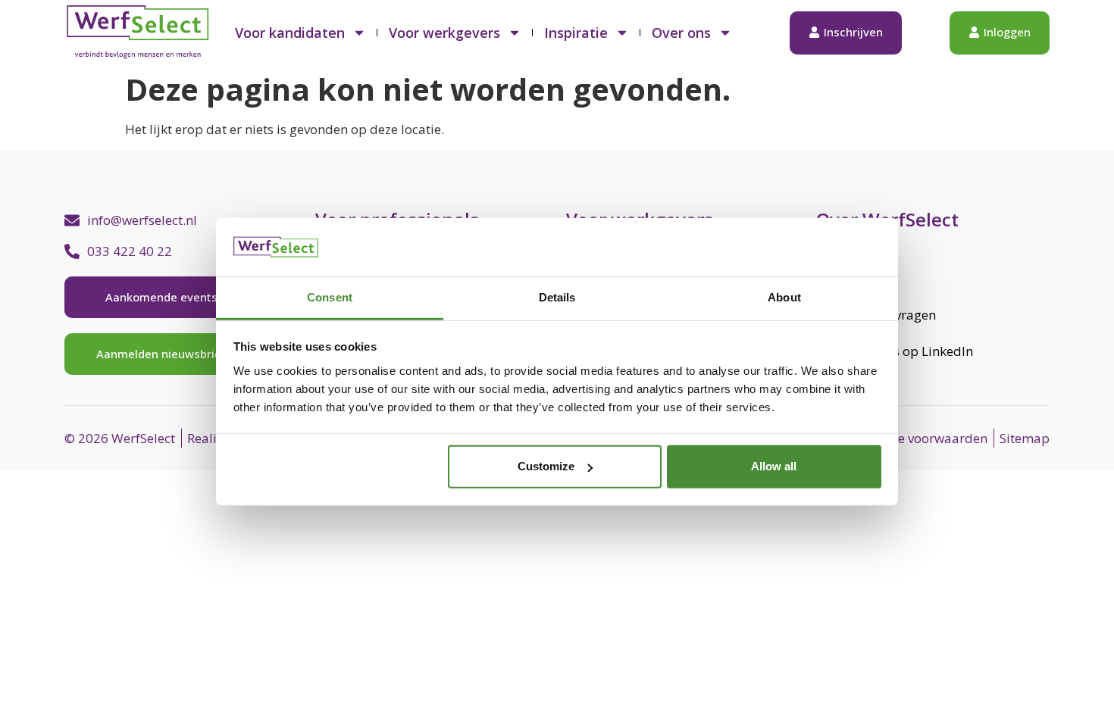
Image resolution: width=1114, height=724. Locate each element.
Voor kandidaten (290, 32)
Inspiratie (576, 32)
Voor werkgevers (444, 32)
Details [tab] (557, 297)
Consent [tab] (329, 297)
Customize (546, 466)
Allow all (773, 466)
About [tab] (784, 297)
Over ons (681, 32)
